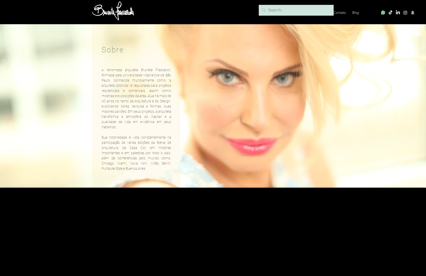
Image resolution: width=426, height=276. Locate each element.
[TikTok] (390, 12)
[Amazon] (412, 12)
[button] (113, 10)
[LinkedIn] (397, 12)
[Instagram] (405, 12)
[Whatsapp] (383, 12)
